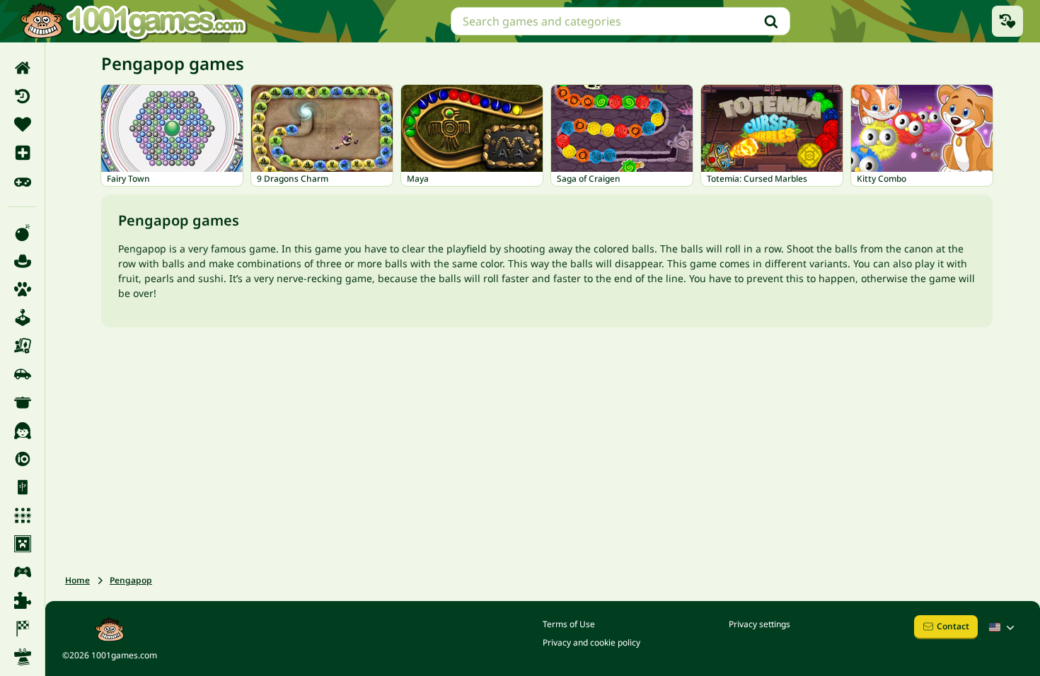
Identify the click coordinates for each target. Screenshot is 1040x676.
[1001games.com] (133, 21)
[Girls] (22, 430)
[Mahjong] (22, 487)
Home (77, 580)
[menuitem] (22, 68)
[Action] (22, 232)
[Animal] (22, 289)
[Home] (22, 68)
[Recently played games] (1007, 21)
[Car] (22, 374)
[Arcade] (22, 317)
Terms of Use (569, 624)
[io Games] (22, 459)
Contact (953, 626)
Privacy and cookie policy (591, 642)
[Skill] (22, 657)
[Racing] (22, 628)
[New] (22, 153)
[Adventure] (22, 261)
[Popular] (22, 181)
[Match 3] (22, 515)
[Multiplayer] (22, 572)
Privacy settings (759, 624)
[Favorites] (22, 124)
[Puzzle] (22, 600)
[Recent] (22, 96)
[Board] (22, 346)
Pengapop (131, 580)
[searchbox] (620, 21)
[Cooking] (22, 402)
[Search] (771, 21)
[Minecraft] (22, 544)
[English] (1003, 627)
